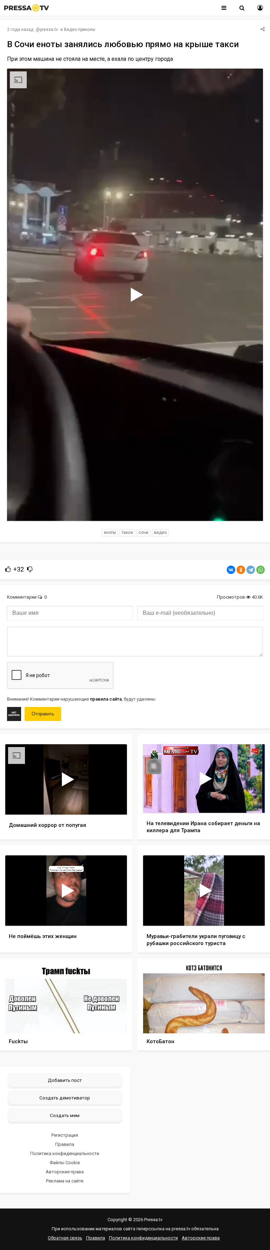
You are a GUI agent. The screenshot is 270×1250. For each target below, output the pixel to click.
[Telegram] (250, 570)
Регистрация (64, 1135)
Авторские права (65, 1171)
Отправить (43, 713)
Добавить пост (65, 1080)
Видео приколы (79, 29)
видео (160, 532)
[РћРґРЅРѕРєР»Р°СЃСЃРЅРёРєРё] (241, 570)
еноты (110, 532)
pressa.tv (49, 29)
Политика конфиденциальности (64, 1153)
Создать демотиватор (64, 1098)
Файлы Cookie (65, 1162)
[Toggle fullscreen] (249, 508)
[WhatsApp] (260, 570)
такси (127, 532)
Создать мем (64, 1115)
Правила (64, 1144)
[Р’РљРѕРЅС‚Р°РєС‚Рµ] (231, 570)
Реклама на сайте (64, 1181)
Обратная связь (65, 1238)
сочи (143, 532)
